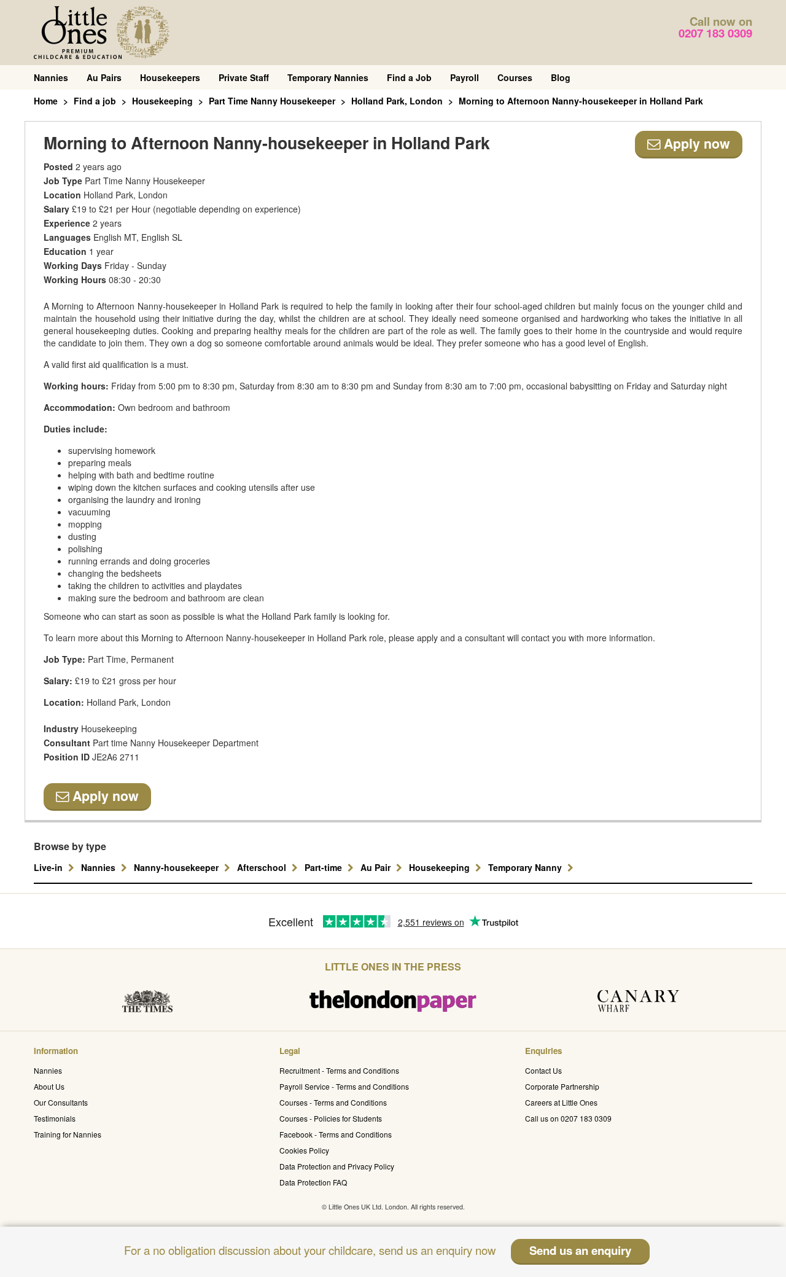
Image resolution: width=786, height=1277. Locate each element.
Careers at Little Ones (561, 1102)
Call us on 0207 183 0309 (568, 1118)
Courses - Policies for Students (330, 1118)
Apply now (695, 143)
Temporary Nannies (327, 77)
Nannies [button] (99, 867)
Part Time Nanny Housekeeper (272, 101)
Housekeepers (170, 77)
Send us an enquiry (580, 1250)
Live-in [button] (49, 867)
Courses (514, 77)
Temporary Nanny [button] (526, 867)
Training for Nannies (67, 1134)
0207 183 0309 (715, 33)
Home (46, 101)
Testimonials (55, 1118)
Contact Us (543, 1070)
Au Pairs (104, 77)
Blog (560, 77)
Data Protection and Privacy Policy (336, 1166)
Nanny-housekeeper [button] (177, 867)
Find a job (95, 101)
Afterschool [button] (263, 867)
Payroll (464, 77)
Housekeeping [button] (440, 867)
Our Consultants (61, 1102)
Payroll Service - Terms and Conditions (344, 1086)
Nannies (51, 77)
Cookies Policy (304, 1150)
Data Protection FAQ (313, 1182)
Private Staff (244, 77)
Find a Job (409, 77)
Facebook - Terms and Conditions (335, 1134)
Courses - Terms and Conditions (333, 1102)
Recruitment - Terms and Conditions (339, 1070)
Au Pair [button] (376, 867)
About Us (49, 1086)
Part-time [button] (324, 867)
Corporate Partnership (562, 1086)
